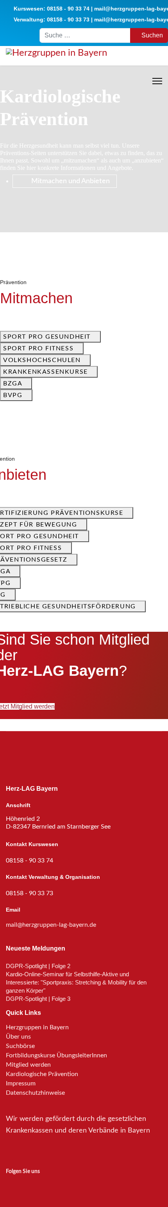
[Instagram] (11, 1185)
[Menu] (157, 81)
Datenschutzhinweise (35, 1093)
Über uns (18, 1037)
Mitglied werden (28, 1065)
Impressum (21, 1083)
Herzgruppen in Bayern (37, 1027)
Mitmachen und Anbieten (70, 181)
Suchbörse (20, 1046)
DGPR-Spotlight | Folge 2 (38, 966)
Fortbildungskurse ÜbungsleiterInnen (56, 1055)
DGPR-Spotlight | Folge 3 (38, 998)
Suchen (151, 35)
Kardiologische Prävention (42, 1074)
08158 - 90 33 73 (68, 19)
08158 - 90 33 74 (68, 8)
